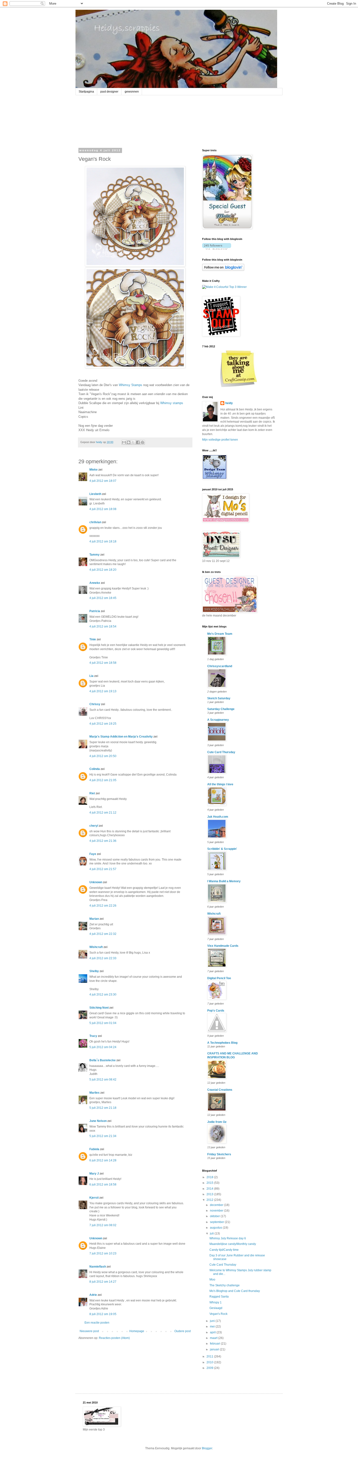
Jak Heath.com (217, 816)
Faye (92, 854)
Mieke (93, 469)
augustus (216, 1227)
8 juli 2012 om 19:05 (102, 1314)
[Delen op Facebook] (137, 442)
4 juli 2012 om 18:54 (102, 626)
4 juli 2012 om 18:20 (102, 569)
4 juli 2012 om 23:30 (102, 994)
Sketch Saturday (218, 698)
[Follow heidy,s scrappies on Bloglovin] (216, 248)
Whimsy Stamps (130, 385)
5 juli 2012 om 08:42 (102, 1079)
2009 (210, 1368)
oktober (215, 1216)
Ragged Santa (219, 1296)
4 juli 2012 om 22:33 (102, 958)
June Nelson (98, 1121)
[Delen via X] (133, 442)
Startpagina (86, 91)
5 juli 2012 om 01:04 (102, 1023)
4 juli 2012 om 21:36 (102, 841)
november (217, 1210)
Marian (94, 918)
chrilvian (95, 522)
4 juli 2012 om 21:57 (102, 869)
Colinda (94, 769)
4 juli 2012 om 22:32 (102, 934)
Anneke (94, 583)
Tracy (93, 1036)
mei (213, 1326)
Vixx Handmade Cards (222, 946)
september (217, 1222)
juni (213, 1321)
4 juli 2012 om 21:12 (102, 812)
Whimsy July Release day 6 (227, 1238)
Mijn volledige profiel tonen (220, 439)
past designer (109, 91)
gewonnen (132, 91)
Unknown (95, 882)
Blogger (207, 1448)
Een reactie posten (97, 1322)
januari (215, 1349)
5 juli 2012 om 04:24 (102, 1047)
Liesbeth (95, 494)
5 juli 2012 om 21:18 (102, 1107)
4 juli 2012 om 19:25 (102, 723)
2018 (210, 1177)
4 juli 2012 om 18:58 (102, 662)
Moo (212, 1279)
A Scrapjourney (218, 719)
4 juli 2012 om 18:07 (102, 481)
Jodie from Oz (216, 1122)
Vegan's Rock (218, 1314)
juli (212, 1233)
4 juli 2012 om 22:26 (102, 905)
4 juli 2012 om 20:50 (102, 756)
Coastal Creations (219, 1089)
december (217, 1205)
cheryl (93, 825)
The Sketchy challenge (224, 1285)
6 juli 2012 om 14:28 (102, 1160)
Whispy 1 (215, 1302)
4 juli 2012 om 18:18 (102, 541)
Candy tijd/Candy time (224, 1249)
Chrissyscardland (219, 666)
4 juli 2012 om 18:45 (102, 598)
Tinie (92, 639)
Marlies (94, 1092)
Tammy (94, 554)
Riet (92, 793)
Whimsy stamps (171, 403)
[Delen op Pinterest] (142, 442)
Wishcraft (96, 947)
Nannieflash (97, 1266)
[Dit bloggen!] (128, 442)
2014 (210, 1188)
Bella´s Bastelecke (102, 1060)
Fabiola (94, 1149)
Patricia (94, 611)
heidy (229, 403)
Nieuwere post (89, 1331)
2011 (210, 1356)
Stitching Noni (99, 1007)
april (213, 1332)
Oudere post (182, 1331)
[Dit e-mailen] (124, 442)
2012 (210, 1200)
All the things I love (220, 784)
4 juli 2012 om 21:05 (102, 780)
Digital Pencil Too (219, 978)
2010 (210, 1362)
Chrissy (94, 704)
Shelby (94, 971)
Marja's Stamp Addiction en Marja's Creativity (121, 736)
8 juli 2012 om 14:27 (102, 1281)
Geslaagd (215, 1308)
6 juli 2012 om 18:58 (102, 1184)
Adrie (93, 1295)
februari (215, 1343)
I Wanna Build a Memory (224, 881)
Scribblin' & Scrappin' (222, 849)
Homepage (136, 1331)
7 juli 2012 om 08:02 (102, 1225)
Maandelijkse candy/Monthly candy (232, 1244)
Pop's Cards (215, 1010)
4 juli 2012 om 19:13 (102, 691)
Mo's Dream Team (219, 633)
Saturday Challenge (221, 709)
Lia (91, 676)
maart (214, 1338)
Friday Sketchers (219, 1154)
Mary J (94, 1173)
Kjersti (94, 1197)
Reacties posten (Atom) (114, 1338)
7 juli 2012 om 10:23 (102, 1253)
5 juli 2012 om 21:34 (102, 1136)
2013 (210, 1194)
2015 (210, 1183)
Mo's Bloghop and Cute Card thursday (234, 1291)
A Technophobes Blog (222, 1042)
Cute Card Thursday (221, 752)
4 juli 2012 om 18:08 (102, 509)
